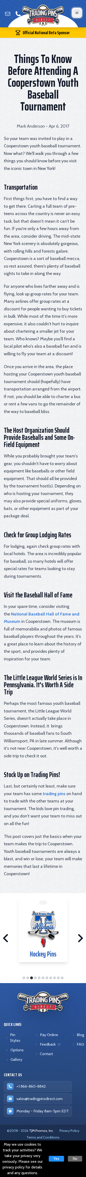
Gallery (16, 1059)
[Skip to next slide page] (80, 938)
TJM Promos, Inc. (41, 1131)
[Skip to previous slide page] (5, 938)
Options (17, 1050)
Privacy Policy (69, 1131)
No (75, 1158)
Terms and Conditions (43, 1137)
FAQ (80, 1044)
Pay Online (49, 1035)
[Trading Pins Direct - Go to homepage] (43, 1002)
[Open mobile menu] (77, 13)
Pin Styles (15, 1038)
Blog (80, 1035)
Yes (56, 1158)
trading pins (54, 793)
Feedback (48, 1045)
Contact (46, 1054)
